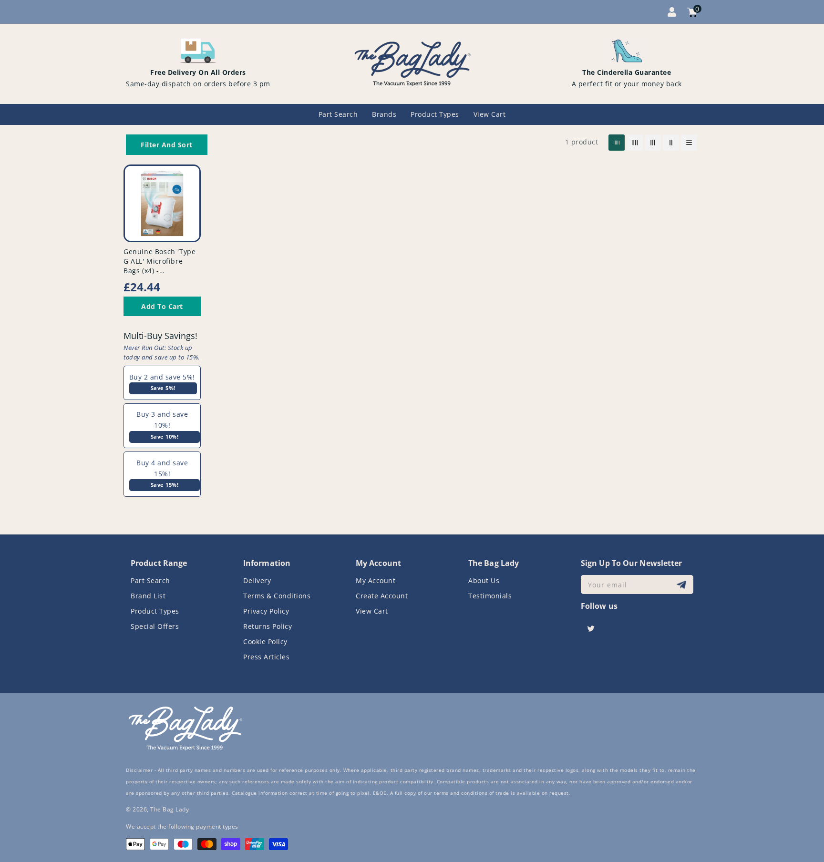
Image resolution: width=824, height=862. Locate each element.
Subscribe (682, 585)
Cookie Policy (265, 641)
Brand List (148, 595)
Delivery (257, 580)
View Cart (372, 611)
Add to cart (162, 306)
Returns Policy (267, 626)
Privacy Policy (266, 611)
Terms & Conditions (276, 595)
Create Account (382, 595)
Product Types (155, 611)
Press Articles (266, 656)
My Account (375, 580)
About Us (483, 580)
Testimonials (490, 595)
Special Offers (155, 626)
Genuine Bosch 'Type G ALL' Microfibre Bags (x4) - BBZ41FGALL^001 (160, 266)
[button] (166, 144)
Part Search (150, 580)
